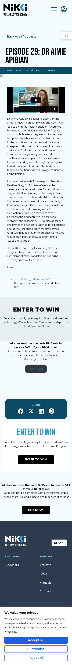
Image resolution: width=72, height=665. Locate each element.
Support (46, 556)
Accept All (36, 640)
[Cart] (66, 35)
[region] (36, 636)
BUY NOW (36, 369)
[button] (20, 411)
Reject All (36, 658)
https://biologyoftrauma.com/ (32, 279)
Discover (12, 556)
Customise (36, 649)
